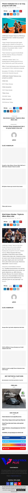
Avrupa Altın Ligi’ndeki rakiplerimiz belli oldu (13, 327)
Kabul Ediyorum (20, 490)
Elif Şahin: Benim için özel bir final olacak (12, 186)
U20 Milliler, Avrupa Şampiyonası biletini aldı (12, 432)
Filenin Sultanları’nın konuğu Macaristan (11, 416)
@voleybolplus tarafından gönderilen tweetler (12, 380)
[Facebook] (7, 483)
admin (6, 7)
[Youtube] (19, 483)
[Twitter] (11, 483)
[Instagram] (15, 483)
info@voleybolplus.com (16, 475)
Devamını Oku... (14, 491)
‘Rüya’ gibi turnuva (6, 206)
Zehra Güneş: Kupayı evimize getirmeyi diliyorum (13, 420)
